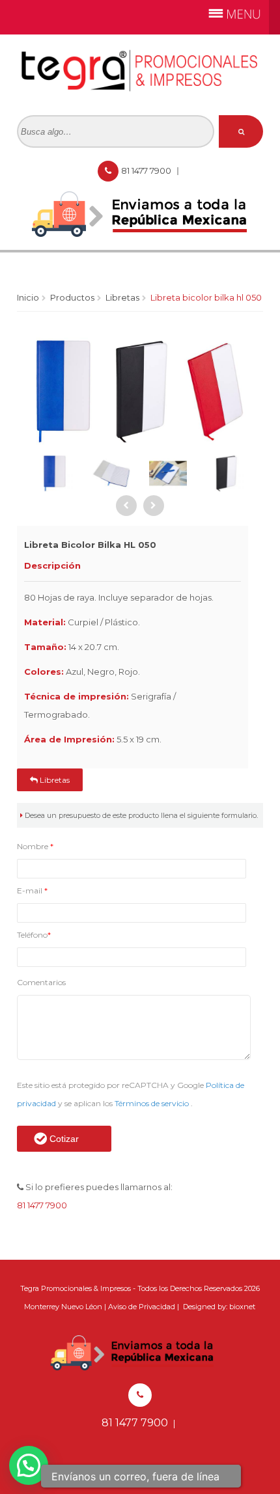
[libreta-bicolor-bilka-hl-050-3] (111, 473)
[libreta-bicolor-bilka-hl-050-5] (225, 473)
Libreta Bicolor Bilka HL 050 (206, 297)
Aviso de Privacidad (141, 1306)
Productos (72, 297)
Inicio (28, 297)
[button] (28, 1465)
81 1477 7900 (147, 170)
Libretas (122, 297)
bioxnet (242, 1306)
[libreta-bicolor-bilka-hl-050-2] (55, 473)
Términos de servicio (153, 1103)
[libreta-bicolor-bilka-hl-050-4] (168, 473)
